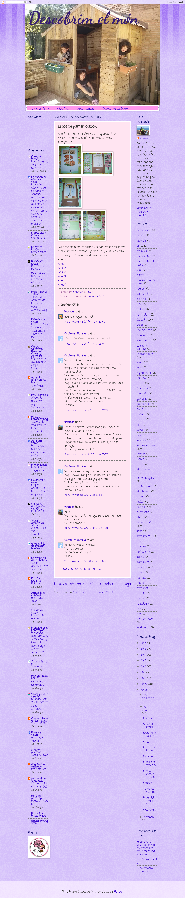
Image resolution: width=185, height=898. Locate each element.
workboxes (143, 628)
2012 (144, 667)
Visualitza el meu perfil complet (144, 212)
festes (140, 383)
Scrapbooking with (39, 822)
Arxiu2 (62, 268)
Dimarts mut (144, 330)
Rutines (141, 583)
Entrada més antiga (114, 584)
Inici (92, 584)
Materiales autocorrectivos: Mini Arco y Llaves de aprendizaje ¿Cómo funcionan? (39, 642)
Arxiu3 (62, 272)
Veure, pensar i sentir (39, 695)
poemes (141, 547)
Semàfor (148, 756)
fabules (141, 378)
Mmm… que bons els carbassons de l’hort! (38, 451)
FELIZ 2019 (37, 511)
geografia (142, 394)
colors (140, 275)
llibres (140, 459)
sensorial (142, 588)
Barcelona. (37, 549)
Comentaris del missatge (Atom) (93, 592)
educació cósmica (142, 347)
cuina (140, 304)
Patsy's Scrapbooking (39, 418)
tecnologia (143, 604)
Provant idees (39, 676)
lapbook (93, 296)
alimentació (144, 230)
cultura (141, 309)
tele (139, 609)
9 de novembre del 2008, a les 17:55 (86, 455)
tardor (103, 296)
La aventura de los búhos (39, 559)
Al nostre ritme (36, 442)
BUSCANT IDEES (37, 262)
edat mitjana (144, 340)
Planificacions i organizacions (75, 108)
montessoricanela (147, 861)
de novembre (148, 708)
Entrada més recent (70, 584)
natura (141, 507)
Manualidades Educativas (39, 629)
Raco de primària (36, 797)
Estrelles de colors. (38, 320)
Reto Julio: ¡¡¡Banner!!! (37, 469)
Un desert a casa (38, 481)
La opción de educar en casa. (38, 179)
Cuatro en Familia (75, 334)
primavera (143, 562)
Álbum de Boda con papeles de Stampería (37, 403)
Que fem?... (149, 810)
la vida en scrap (37, 611)
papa (139, 531)
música (141, 497)
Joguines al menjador (38, 765)
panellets (148, 783)
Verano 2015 (38, 723)
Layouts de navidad (37, 617)
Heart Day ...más (37, 599)
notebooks (143, 512)
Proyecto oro (38, 769)
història (141, 414)
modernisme (144, 486)
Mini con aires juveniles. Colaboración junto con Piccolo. (39, 330)
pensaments (144, 536)
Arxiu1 (61, 264)
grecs (140, 409)
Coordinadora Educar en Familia (145, 871)
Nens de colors (36, 734)
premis (141, 557)
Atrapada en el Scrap (38, 594)
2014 (144, 655)
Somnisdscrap (39, 663)
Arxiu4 (62, 276)
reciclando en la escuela (39, 779)
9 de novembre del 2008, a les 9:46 (86, 410)
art (138, 246)
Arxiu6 (62, 285)
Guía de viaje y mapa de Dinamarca (39, 164)
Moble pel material (149, 763)
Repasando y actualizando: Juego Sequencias (38, 363)
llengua (141, 454)
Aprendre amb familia (38, 379)
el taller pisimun (36, 751)
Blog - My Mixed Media (38, 814)
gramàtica (143, 404)
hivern (140, 420)
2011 (143, 672)
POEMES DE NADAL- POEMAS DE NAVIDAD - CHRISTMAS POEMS (38, 275)
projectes (142, 567)
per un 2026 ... (39, 238)
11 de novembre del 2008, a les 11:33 (85, 561)
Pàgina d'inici (41, 108)
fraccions (142, 388)
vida (139, 614)
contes (141, 289)
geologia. (142, 399)
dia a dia (142, 320)
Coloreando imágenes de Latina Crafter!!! (38, 427)
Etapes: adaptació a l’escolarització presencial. (39, 490)
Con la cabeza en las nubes (39, 719)
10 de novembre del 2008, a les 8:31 (85, 495)
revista (141, 573)
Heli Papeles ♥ (39, 395)
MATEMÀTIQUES (39, 802)
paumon (69, 422)
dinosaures (143, 335)
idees (140, 430)
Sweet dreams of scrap (37, 523)
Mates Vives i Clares (39, 234)
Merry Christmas (37, 384)
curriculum (143, 315)
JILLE (140, 435)
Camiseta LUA (39, 755)
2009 (144, 684)
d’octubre (149, 817)
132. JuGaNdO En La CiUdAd (39, 785)
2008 (144, 690)
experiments (144, 373)
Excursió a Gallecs (149, 734)
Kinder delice (38, 252)
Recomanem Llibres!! (114, 108)
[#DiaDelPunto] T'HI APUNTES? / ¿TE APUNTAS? (39, 704)
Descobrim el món (83, 18)
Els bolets (149, 718)
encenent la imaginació (38, 545)
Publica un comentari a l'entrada (81, 569)
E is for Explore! (36, 580)
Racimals (36, 584)
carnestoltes (144, 256)
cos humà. (143, 294)
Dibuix (140, 325)
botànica (142, 251)
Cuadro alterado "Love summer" (39, 566)
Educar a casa (145, 354)
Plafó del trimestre (149, 801)
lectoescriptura (146, 446)
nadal (140, 502)
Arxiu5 (62, 280)
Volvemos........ (38, 667)
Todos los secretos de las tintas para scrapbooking (39, 303)
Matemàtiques (145, 478)
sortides (142, 593)
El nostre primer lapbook (149, 774)
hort (139, 425)
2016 (144, 643)
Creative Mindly (36, 157)
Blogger (118, 892)
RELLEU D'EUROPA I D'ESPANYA (37, 682)
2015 (144, 649)
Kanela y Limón (36, 248)
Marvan (69, 312)
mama (140, 464)
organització (144, 523)
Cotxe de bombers (149, 725)
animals (141, 241)
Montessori (143, 491)
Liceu (146, 742)
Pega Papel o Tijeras (39, 293)
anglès (141, 235)
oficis (140, 517)
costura (141, 299)
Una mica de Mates (150, 749)
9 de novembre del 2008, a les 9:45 (86, 344)
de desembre (148, 696)
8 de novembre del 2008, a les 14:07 (86, 322)
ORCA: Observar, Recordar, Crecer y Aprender (37, 351)
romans (141, 578)
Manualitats (144, 469)
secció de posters (149, 790)
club (139, 270)
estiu (140, 368)
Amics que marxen (37, 739)
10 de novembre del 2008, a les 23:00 (86, 528)
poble (140, 541)
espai (140, 362)
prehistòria (143, 552)
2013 (144, 661)
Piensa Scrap (39, 465)
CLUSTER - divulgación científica (38, 506)
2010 (144, 678)
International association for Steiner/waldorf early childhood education (146, 848)
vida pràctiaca (145, 619)
